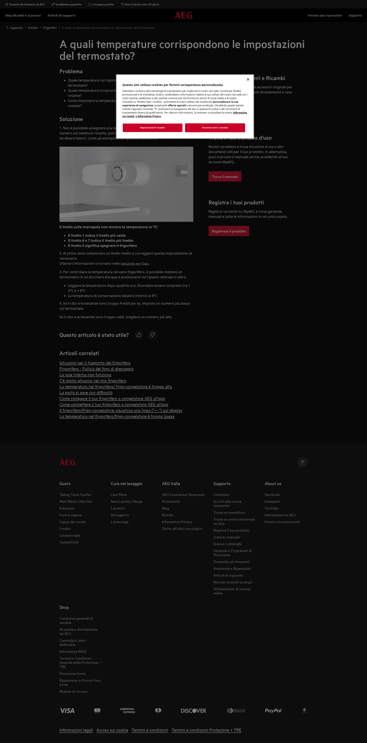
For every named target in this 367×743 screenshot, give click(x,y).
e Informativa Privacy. (148, 116)
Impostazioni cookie (152, 127)
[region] (185, 106)
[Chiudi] (248, 79)
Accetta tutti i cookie (215, 127)
